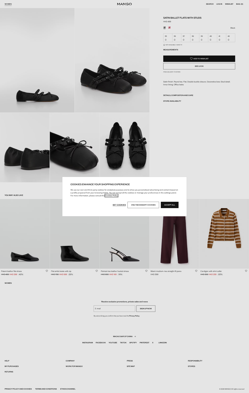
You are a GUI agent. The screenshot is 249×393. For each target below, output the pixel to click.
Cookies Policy (111, 195)
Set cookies (119, 205)
